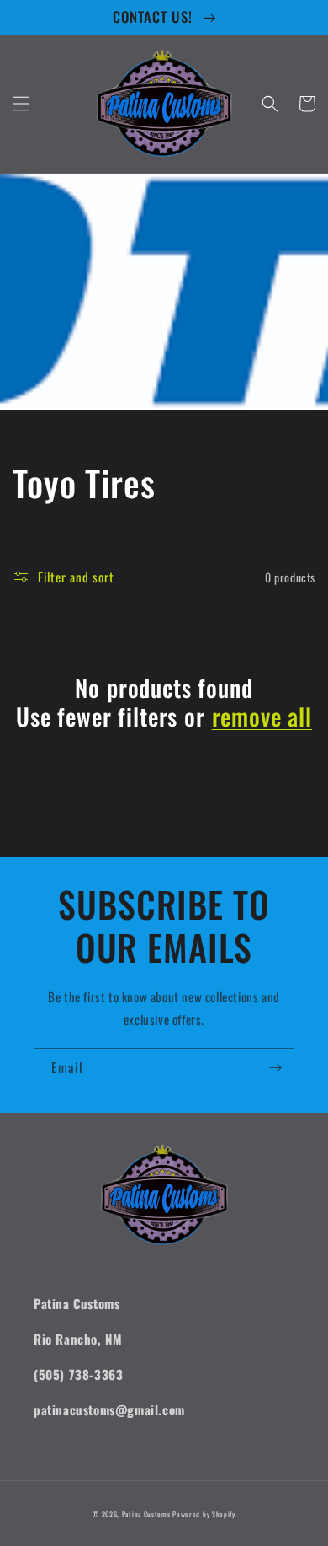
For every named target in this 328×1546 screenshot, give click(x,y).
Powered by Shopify (203, 1514)
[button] (21, 103)
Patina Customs (146, 1514)
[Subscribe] (275, 1067)
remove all (262, 716)
